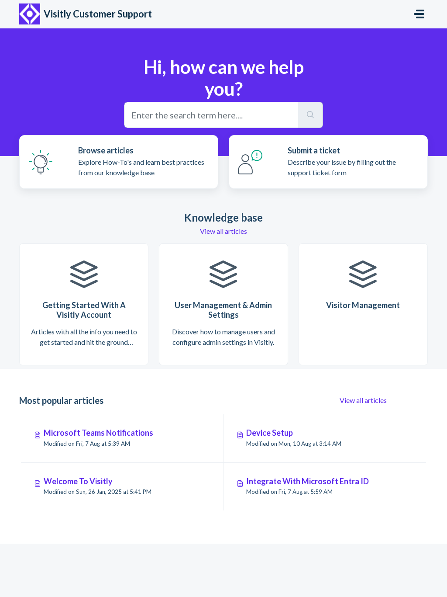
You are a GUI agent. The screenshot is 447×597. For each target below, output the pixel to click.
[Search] (310, 115)
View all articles (223, 231)
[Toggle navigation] (419, 14)
